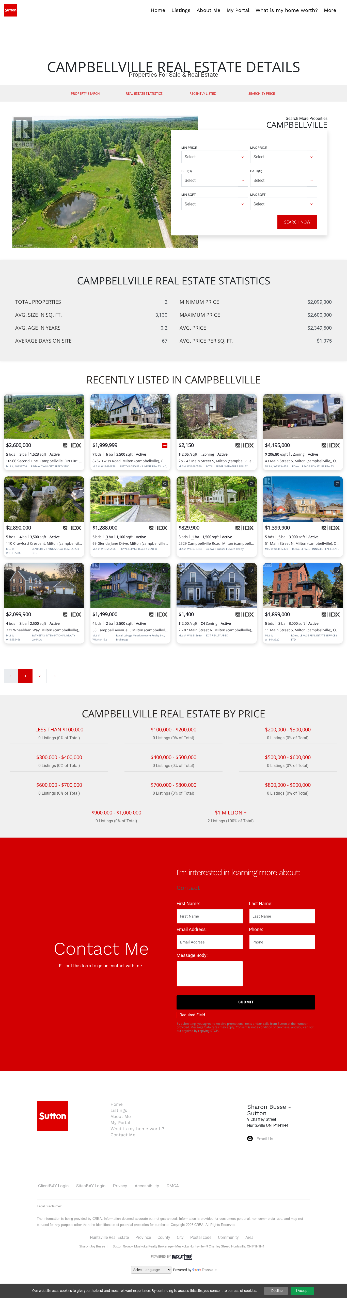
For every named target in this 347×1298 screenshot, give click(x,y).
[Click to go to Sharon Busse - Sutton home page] (10, 9)
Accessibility (147, 1185)
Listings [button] (181, 10)
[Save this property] (78, 401)
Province (143, 1237)
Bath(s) (256, 171)
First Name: (188, 903)
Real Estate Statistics (144, 93)
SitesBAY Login (90, 1185)
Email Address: (192, 929)
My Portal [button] (238, 10)
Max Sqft (257, 194)
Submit (246, 1002)
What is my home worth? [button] (287, 10)
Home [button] (158, 10)
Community (228, 1237)
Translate (209, 1270)
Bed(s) (186, 171)
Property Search (85, 93)
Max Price (258, 147)
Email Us (265, 1138)
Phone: (256, 929)
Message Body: (192, 955)
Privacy (120, 1185)
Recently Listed (203, 93)
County (163, 1237)
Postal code (200, 1237)
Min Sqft (188, 194)
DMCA (173, 1185)
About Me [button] (208, 10)
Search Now (297, 222)
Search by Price (261, 93)
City (180, 1237)
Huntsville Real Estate (109, 1237)
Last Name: (260, 903)
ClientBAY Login (53, 1185)
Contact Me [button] (123, 1134)
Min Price (189, 147)
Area (249, 1237)
